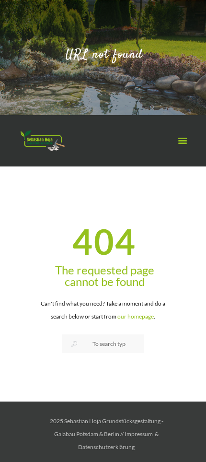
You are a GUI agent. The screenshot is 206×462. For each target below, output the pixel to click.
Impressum (139, 434)
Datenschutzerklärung (106, 446)
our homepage (135, 316)
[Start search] (74, 344)
